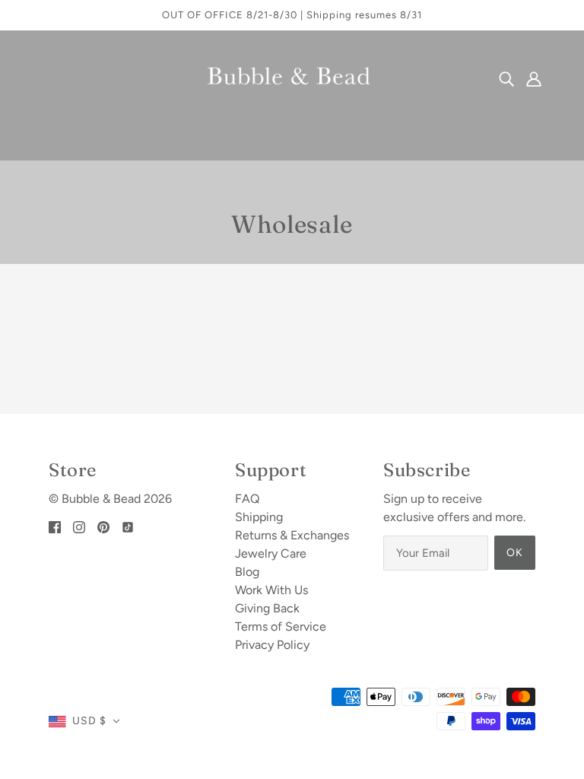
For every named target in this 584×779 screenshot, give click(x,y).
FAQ (247, 498)
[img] (506, 78)
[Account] (534, 78)
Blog (247, 571)
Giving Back (267, 608)
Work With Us (271, 590)
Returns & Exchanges (292, 535)
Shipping (259, 517)
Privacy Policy (272, 645)
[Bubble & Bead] (292, 77)
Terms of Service (280, 626)
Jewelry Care (270, 553)
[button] (84, 721)
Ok (514, 552)
